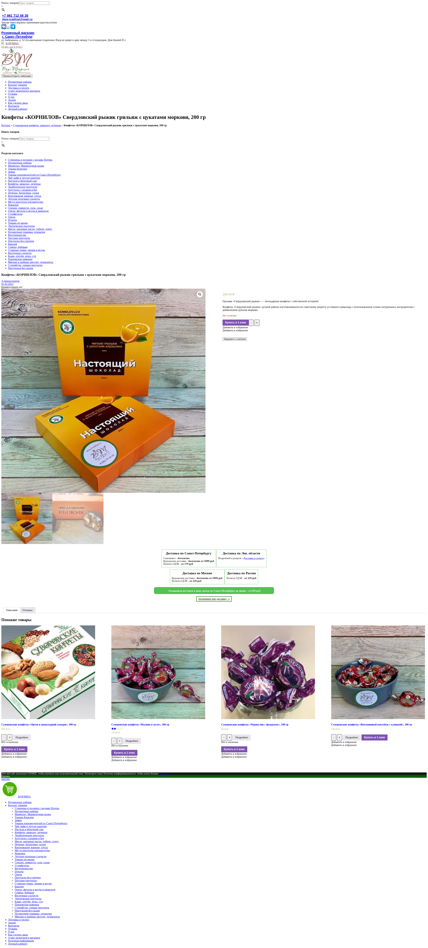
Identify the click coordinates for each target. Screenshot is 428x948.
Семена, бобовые (18, 247)
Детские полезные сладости (24, 198)
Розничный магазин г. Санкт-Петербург (17, 34)
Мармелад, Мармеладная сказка (26, 165)
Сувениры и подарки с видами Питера (30, 159)
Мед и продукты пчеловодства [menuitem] (32, 850)
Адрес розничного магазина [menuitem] (24, 937)
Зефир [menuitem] (18, 820)
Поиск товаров (9, 3)
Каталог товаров (17, 84)
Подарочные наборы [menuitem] (20, 802)
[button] (235, 327)
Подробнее (22, 737)
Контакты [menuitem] (13, 925)
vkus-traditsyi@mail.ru (17, 19)
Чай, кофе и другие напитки (24, 177)
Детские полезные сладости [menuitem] (30, 856)
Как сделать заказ (18, 103)
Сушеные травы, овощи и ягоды (26, 250)
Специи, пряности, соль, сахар (25, 208)
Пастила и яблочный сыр (22, 180)
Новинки (13, 205)
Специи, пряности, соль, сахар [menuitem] (32, 862)
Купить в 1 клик (235, 322)
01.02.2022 (7, 284)
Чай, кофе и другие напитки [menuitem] (31, 826)
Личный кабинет (17, 109)
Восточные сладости (20, 253)
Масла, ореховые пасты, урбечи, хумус (30, 229)
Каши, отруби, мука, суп (22, 256)
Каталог (6, 125)
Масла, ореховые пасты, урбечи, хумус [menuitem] (37, 841)
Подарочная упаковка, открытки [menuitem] (33, 913)
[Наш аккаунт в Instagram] (8, 28)
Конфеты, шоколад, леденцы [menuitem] (31, 832)
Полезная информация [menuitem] (21, 940)
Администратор (10, 281)
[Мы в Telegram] (12, 28)
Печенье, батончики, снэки (23, 192)
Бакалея (12, 244)
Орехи (11, 217)
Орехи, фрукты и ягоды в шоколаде (28, 211)
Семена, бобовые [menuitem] (24, 892)
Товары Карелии (17, 168)
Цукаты (12, 220)
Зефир (11, 171)
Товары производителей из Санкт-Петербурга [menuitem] (41, 823)
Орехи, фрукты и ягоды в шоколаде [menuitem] (35, 889)
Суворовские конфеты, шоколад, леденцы (37, 125)
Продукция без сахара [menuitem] (27, 910)
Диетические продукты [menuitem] (28, 898)
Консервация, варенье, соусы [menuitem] (31, 847)
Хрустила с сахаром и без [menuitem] (29, 838)
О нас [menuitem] (11, 931)
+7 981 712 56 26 (15, 15)
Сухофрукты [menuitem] (22, 865)
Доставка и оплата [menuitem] (18, 919)
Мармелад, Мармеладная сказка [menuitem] (33, 814)
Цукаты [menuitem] (19, 871)
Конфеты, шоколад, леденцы (24, 183)
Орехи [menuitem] (18, 874)
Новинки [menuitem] (20, 853)
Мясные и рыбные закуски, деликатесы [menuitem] (37, 916)
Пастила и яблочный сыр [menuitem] (29, 829)
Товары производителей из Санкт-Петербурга (34, 174)
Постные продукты (19, 238)
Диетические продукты (21, 226)
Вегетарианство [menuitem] (24, 868)
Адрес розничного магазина (24, 90)
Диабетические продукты (22, 186)
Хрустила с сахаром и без (22, 189)
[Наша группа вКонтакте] (3, 28)
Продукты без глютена (21, 241)
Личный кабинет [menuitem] (17, 943)
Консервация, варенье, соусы (24, 195)
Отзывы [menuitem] (12, 928)
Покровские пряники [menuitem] (27, 904)
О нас (11, 96)
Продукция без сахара (20, 268)
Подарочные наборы (20, 81)
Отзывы (12, 93)
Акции (12, 99)
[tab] (12, 610)
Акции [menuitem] (12, 922)
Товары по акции (18, 223)
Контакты (13, 106)
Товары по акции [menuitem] (24, 859)
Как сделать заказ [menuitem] (18, 934)
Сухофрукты (15, 214)
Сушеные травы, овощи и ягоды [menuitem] (33, 883)
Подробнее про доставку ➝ (214, 598)
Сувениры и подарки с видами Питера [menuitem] (37, 808)
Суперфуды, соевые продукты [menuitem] (32, 907)
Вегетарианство (17, 235)
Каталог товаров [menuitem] (17, 805)
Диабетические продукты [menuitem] (29, 835)
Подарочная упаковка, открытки (26, 232)
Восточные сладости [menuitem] (26, 895)
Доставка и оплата (18, 87)
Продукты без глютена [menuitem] (28, 877)
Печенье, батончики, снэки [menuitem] (30, 844)
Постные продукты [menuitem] (26, 880)
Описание (12, 610)
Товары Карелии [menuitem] (24, 817)
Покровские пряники (20, 259)
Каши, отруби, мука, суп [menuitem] (29, 901)
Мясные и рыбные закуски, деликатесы (30, 262)
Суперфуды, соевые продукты (25, 265)
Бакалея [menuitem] (19, 886)
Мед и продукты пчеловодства (25, 202)
